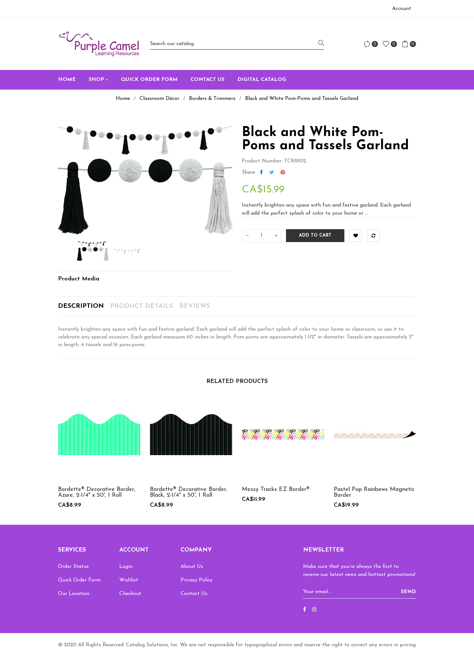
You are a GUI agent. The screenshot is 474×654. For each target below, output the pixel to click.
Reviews (194, 306)
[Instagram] (314, 609)
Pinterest (283, 172)
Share (261, 172)
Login (126, 566)
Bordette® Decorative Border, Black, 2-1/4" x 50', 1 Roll (188, 492)
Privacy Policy (196, 580)
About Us (192, 566)
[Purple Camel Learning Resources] (99, 44)
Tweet (271, 172)
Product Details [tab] (141, 306)
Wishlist (128, 580)
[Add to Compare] (373, 235)
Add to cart (315, 235)
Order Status (73, 566)
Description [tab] (81, 306)
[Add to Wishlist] (355, 235)
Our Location (73, 593)
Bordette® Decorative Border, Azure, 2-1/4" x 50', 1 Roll (96, 492)
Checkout (130, 593)
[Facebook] (304, 609)
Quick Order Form (79, 580)
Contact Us (194, 593)
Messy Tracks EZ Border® (276, 490)
